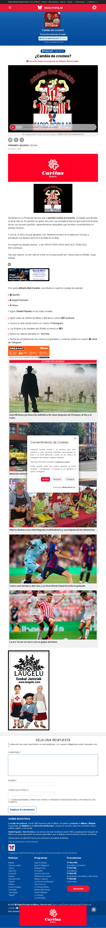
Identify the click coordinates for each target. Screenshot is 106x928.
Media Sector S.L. (69, 487)
